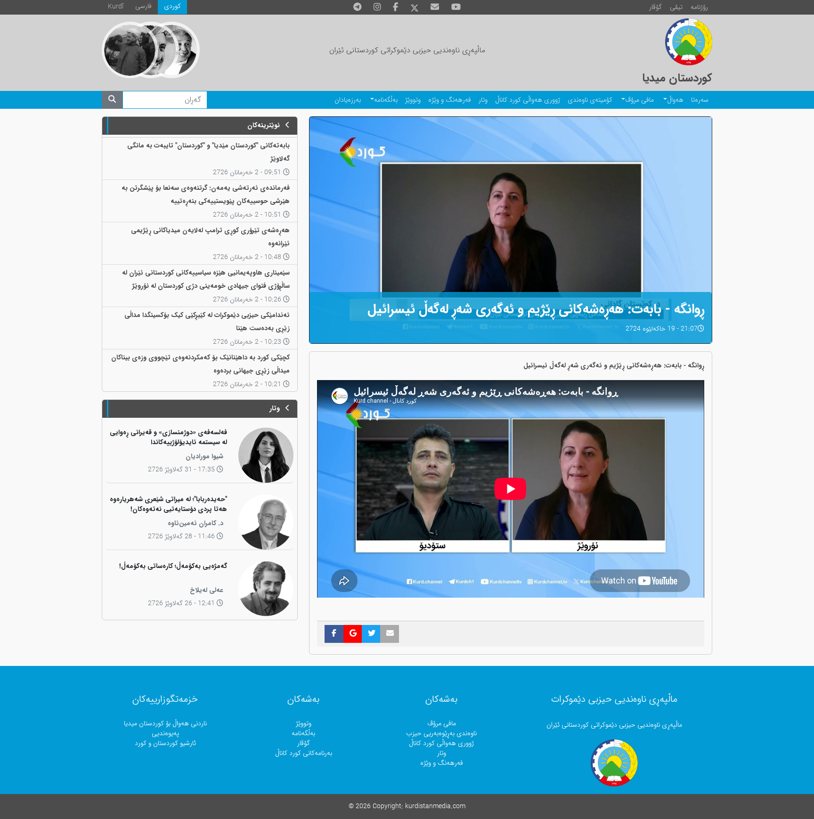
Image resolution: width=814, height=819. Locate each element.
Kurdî (115, 7)
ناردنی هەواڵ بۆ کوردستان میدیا (165, 724)
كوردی (172, 6)
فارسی (143, 6)
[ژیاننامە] (130, 50)
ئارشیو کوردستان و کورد (165, 743)
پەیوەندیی (165, 734)
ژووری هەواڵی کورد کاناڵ (527, 100)
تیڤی (676, 7)
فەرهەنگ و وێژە (449, 100)
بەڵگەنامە (386, 100)
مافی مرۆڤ (639, 100)
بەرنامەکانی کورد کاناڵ (303, 753)
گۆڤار (655, 7)
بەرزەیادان (347, 100)
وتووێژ (413, 100)
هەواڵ (675, 100)
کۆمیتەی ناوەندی (590, 100)
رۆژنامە (699, 7)
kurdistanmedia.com (435, 806)
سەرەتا (699, 100)
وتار (483, 100)
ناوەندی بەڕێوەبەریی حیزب (441, 734)
